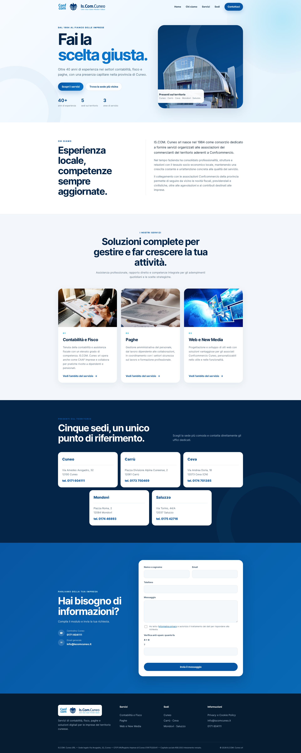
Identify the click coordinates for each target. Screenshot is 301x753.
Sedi (217, 6)
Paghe (123, 720)
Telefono (148, 582)
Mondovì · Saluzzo (175, 726)
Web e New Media (130, 726)
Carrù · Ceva (171, 720)
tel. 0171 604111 (73, 480)
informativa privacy (168, 626)
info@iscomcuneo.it (219, 720)
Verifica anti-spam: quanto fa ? (159, 640)
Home (177, 6)
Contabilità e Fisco (131, 715)
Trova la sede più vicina (104, 86)
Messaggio (150, 597)
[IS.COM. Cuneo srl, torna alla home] (82, 6)
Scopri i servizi (71, 86)
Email (195, 567)
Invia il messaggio (191, 666)
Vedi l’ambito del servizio (80, 376)
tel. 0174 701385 (199, 480)
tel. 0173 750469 (137, 480)
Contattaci (234, 6)
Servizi (206, 6)
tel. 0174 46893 (105, 519)
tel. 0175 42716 (167, 519)
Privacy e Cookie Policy (222, 715)
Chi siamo (191, 6)
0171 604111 (215, 726)
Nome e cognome (153, 567)
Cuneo (167, 715)
